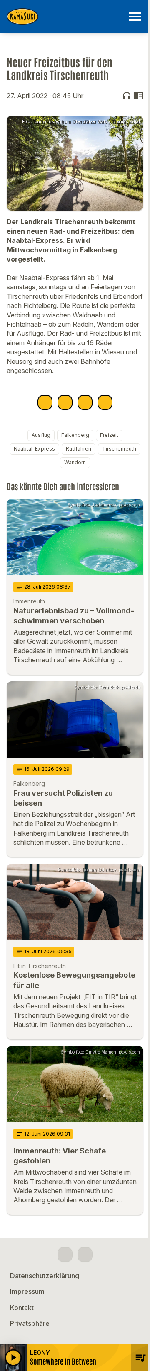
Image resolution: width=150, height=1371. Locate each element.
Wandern (75, 462)
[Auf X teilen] (65, 402)
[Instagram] (85, 1254)
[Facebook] (65, 1254)
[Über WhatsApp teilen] (85, 402)
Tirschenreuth (119, 449)
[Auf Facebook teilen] (45, 402)
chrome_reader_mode (138, 96)
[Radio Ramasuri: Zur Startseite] (65, 16)
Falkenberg (75, 435)
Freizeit (109, 435)
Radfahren (78, 449)
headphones (127, 96)
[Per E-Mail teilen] (105, 402)
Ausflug (41, 435)
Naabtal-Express (34, 449)
